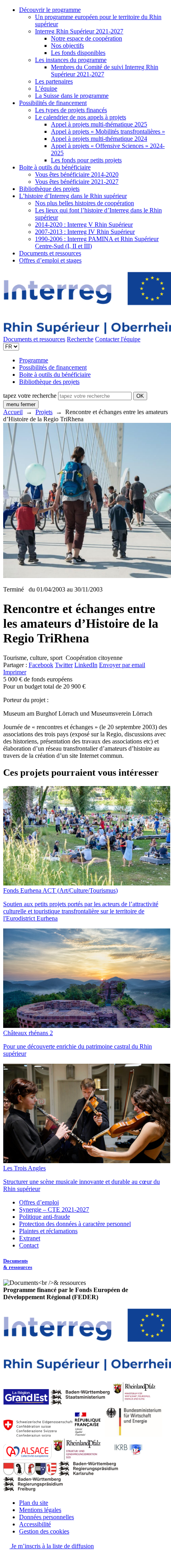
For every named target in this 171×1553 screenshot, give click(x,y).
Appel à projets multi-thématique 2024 (99, 138)
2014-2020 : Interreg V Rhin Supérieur (84, 224)
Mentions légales (40, 1509)
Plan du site (33, 1502)
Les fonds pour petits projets (86, 160)
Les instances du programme (71, 59)
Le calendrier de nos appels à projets (80, 117)
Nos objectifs (67, 45)
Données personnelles (46, 1517)
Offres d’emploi (39, 1202)
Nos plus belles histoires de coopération (84, 203)
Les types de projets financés (71, 110)
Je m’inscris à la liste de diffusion (52, 1546)
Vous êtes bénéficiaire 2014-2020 (77, 174)
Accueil (13, 412)
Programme (33, 360)
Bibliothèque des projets (49, 188)
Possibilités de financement (53, 102)
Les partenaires (54, 81)
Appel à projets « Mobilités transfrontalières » (108, 131)
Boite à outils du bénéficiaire (55, 167)
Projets (43, 412)
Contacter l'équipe (117, 339)
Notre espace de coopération (86, 38)
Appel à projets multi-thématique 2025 (99, 124)
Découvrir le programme (50, 9)
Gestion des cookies (44, 1531)
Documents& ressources (17, 1264)
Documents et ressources (50, 253)
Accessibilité (35, 1524)
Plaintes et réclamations (48, 1231)
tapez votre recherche (29, 395)
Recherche (80, 339)
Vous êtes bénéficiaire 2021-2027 (77, 181)
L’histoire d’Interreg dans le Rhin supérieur (73, 196)
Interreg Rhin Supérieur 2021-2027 (79, 31)
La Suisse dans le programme (72, 95)
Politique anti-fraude (44, 1216)
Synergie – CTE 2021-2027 (54, 1209)
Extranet (29, 1238)
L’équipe (46, 88)
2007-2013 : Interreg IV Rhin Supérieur (85, 231)
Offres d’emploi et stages (50, 260)
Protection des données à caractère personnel (75, 1223)
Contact (29, 1245)
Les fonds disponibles (78, 52)
